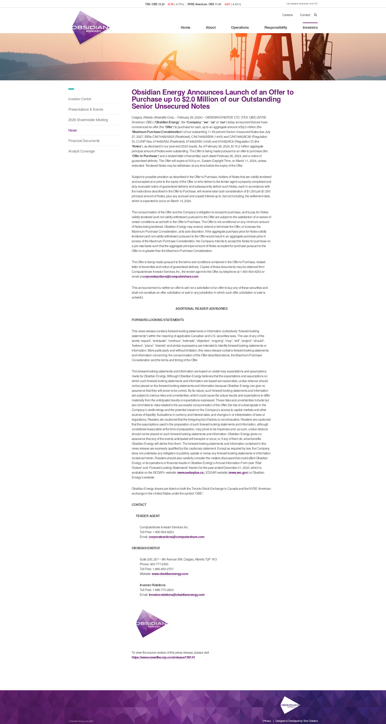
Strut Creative (310, 721)
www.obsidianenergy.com (170, 573)
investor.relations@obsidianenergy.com (177, 594)
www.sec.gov (238, 472)
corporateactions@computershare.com (170, 276)
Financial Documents (84, 140)
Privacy (267, 721)
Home (185, 27)
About (211, 27)
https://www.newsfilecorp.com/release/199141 (163, 657)
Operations (240, 27)
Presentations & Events (85, 109)
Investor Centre (79, 98)
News (72, 130)
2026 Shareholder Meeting (88, 119)
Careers (287, 14)
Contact (305, 14)
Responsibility (275, 27)
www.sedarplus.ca (190, 472)
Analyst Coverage (81, 150)
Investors (310, 27)
